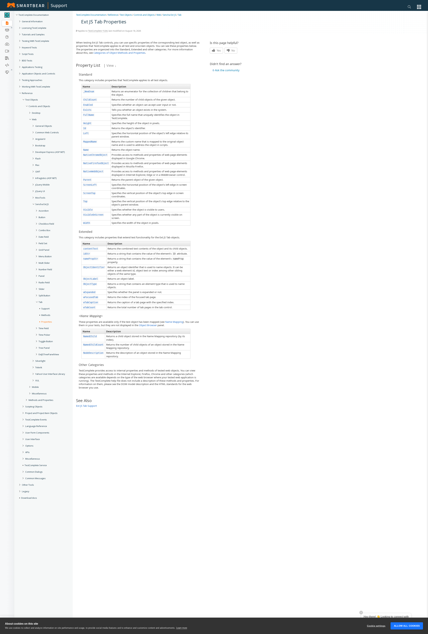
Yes (218, 50)
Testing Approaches (32, 80)
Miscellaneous (39, 393)
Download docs (29, 497)
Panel (41, 275)
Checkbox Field (46, 223)
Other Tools (28, 484)
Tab (40, 302)
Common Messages (35, 478)
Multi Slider (44, 262)
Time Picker (44, 334)
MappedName (90, 141)
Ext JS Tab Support (86, 405)
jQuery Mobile (42, 184)
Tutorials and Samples (33, 34)
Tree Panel (44, 347)
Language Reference (36, 426)
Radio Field (44, 282)
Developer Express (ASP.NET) (50, 152)
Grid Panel (44, 249)
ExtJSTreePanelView (49, 354)
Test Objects (31, 99)
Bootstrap (40, 145)
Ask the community (227, 70)
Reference (27, 93)
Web (34, 119)
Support (59, 5)
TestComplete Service (36, 465)
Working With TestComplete (36, 86)
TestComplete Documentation (34, 14)
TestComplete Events (36, 419)
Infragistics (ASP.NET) (46, 178)
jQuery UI (40, 191)
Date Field (44, 236)
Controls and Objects (39, 106)
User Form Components (37, 432)
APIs (27, 452)
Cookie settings (376, 626)
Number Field (45, 269)
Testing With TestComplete (35, 40)
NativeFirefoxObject (96, 163)
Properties (46, 321)
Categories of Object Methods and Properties (119, 52)
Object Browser (148, 325)
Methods (45, 315)
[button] (419, 7)
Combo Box (44, 230)
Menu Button (45, 256)
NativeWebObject (93, 171)
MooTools (40, 197)
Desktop (36, 112)
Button (42, 217)
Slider (41, 288)
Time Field (44, 328)
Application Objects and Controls (38, 73)
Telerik (38, 367)
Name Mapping (174, 321)
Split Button (44, 295)
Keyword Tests (29, 47)
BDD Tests (27, 60)
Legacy (25, 491)
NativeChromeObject (95, 155)
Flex (37, 165)
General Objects (43, 125)
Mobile (35, 386)
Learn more (181, 628)
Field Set (43, 243)
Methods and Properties (41, 400)
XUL (37, 380)
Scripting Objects (33, 406)
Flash (38, 158)
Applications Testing (32, 67)
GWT (37, 171)
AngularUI (40, 138)
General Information (32, 21)
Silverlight (40, 360)
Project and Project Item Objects (41, 413)
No (233, 50)
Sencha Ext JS (42, 204)
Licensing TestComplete (34, 27)
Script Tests (28, 54)
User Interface (32, 439)
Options (29, 445)
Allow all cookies (407, 626)
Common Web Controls (47, 132)
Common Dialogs (34, 471)
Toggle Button (46, 341)
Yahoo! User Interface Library (50, 373)
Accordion (44, 210)
